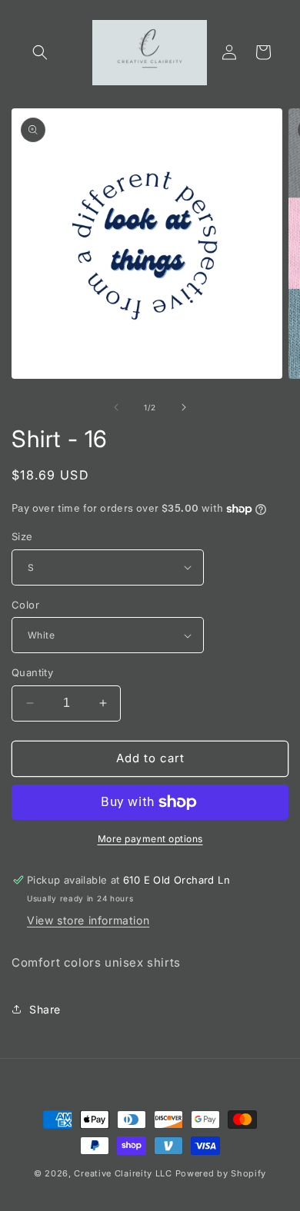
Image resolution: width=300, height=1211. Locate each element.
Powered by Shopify (221, 1173)
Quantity (32, 672)
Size (22, 536)
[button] (40, 52)
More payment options (150, 838)
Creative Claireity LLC (123, 1173)
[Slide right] (184, 407)
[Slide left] (116, 407)
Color (25, 605)
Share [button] (45, 1009)
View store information (88, 920)
